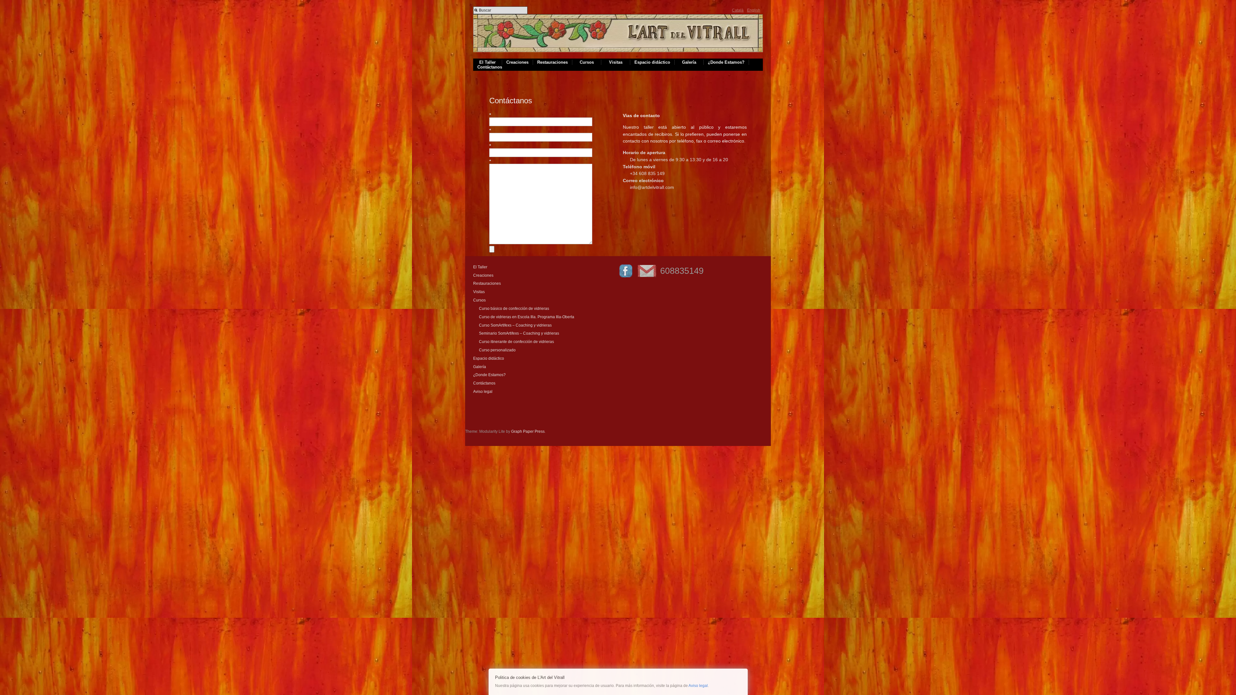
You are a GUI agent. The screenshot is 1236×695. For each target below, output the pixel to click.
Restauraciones (552, 62)
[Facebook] (625, 277)
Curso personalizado (497, 350)
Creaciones (517, 62)
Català (738, 10)
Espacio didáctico (652, 62)
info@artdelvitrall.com (652, 187)
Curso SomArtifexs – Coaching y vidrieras (515, 325)
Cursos (587, 62)
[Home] (618, 51)
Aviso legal (482, 392)
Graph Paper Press (528, 431)
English (753, 10)
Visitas (616, 62)
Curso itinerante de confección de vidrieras (516, 342)
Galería (689, 62)
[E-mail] (647, 277)
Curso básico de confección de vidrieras (514, 308)
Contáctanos (489, 67)
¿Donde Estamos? (726, 62)
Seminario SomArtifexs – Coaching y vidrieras (519, 333)
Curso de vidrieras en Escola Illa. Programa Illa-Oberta (526, 317)
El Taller (487, 62)
